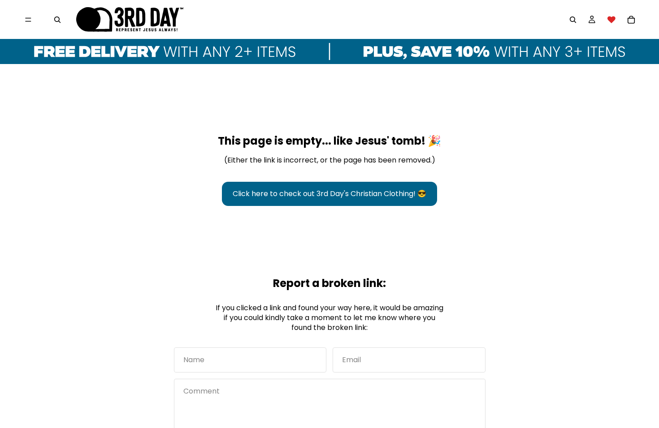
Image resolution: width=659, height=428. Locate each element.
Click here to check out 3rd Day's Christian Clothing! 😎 (329, 193)
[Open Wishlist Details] (611, 20)
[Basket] (631, 20)
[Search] (57, 20)
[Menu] (28, 19)
